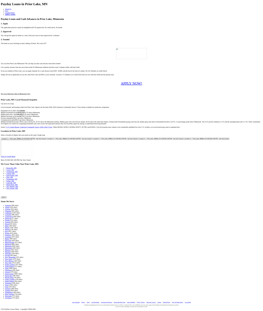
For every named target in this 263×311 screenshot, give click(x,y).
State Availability (131, 302)
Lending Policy (10, 13)
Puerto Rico (9, 276)
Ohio (6, 268)
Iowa (6, 231)
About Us (8, 9)
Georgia (7, 222)
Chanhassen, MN (12, 172)
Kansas (7, 233)
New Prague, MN (12, 188)
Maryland (8, 240)
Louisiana (8, 237)
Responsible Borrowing (119, 302)
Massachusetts (9, 242)
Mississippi (8, 248)
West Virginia (9, 294)
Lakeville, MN (11, 183)
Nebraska (8, 253)
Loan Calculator (76, 302)
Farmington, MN (11, 179)
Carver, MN (10, 170)
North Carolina (10, 264)
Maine (7, 239)
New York (8, 263)
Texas (7, 285)
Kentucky (8, 235)
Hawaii (7, 224)
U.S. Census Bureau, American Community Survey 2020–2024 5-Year (29, 127)
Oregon (7, 272)
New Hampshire (10, 257)
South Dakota (9, 281)
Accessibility (188, 302)
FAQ (6, 11)
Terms (88, 302)
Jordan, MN (10, 181)
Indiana (7, 229)
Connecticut (9, 216)
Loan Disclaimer (95, 302)
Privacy (83, 302)
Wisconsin (8, 296)
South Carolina (10, 279)
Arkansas (8, 211)
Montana (8, 252)
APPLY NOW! (131, 83)
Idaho (7, 226)
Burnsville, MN (11, 168)
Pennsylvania (9, 274)
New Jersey (9, 259)
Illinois (7, 227)
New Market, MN (12, 186)
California (8, 213)
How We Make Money (177, 302)
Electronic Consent (151, 302)
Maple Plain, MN (12, 185)
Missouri (8, 250)
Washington (9, 292)
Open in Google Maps (8, 156)
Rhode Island (9, 277)
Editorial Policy (166, 302)
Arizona (7, 209)
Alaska (7, 207)
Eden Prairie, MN (12, 175)
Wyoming (8, 298)
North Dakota (9, 266)
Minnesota (8, 246)
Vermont (7, 289)
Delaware (8, 218)
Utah (6, 287)
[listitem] (24, 139)
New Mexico (9, 261)
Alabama (8, 205)
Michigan (8, 244)
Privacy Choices (141, 302)
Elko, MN (9, 177)
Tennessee (8, 283)
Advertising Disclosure (106, 302)
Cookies (159, 302)
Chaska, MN (10, 173)
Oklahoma (8, 270)
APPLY (4, 197)
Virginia (7, 290)
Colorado (8, 215)
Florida (7, 220)
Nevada (7, 255)
